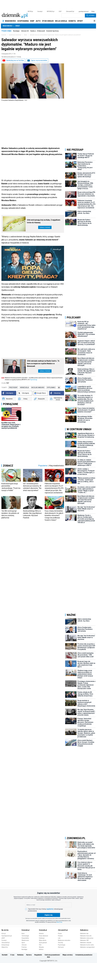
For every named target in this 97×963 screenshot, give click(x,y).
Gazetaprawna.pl (7, 936)
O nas (12, 955)
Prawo (60, 933)
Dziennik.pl (25, 930)
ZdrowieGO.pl (70, 11)
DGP (60, 11)
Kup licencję (33, 379)
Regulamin (38, 955)
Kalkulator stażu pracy (86, 938)
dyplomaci (51, 387)
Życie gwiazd (43, 942)
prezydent (13, 387)
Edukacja (41, 938)
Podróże (24, 947)
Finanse (60, 936)
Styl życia (61, 947)
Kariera (29, 955)
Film (40, 945)
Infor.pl (4, 933)
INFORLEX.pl (50, 11)
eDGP (3, 938)
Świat (17, 26)
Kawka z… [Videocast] (37, 31)
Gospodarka (25, 938)
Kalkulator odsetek (85, 942)
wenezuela (24, 387)
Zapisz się (48, 915)
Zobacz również (45, 227)
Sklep (93, 11)
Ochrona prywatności (52, 955)
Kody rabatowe (43, 936)
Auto (23, 933)
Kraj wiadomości (56, 465)
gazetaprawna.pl (83, 11)
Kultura (41, 949)
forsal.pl (39, 11)
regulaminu (49, 909)
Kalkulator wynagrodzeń (87, 947)
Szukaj (92, 15)
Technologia (25, 936)
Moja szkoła (42, 940)
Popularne (42, 465)
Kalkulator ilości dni (85, 936)
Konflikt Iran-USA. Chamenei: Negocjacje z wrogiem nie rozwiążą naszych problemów (10, 425)
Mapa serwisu (68, 955)
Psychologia (61, 945)
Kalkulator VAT (84, 940)
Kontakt (4, 955)
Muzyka (41, 947)
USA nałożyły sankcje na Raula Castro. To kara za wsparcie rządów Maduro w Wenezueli (43, 363)
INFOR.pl (30, 11)
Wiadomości (7, 26)
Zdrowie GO (25, 31)
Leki (59, 938)
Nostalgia (16, 31)
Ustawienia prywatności (83, 955)
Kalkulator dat (84, 933)
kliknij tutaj (59, 922)
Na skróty (5, 930)
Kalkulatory (84, 930)
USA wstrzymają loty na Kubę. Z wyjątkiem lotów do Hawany (43, 221)
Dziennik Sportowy (52, 31)
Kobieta (41, 933)
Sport (23, 942)
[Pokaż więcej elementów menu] (94, 21)
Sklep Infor (5, 947)
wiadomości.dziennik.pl (15, 35)
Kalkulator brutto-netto (87, 945)
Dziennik (3, 35)
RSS (48, 957)
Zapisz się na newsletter (39, 60)
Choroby (60, 942)
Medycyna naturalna (64, 940)
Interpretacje (5, 945)
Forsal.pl (4, 940)
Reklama (20, 955)
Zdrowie (24, 945)
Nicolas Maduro (37, 387)
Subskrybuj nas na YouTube (15, 60)
